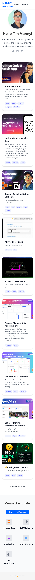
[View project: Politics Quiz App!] (17, 86)
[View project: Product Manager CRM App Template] (17, 324)
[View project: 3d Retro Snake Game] (17, 276)
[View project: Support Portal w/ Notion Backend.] (17, 192)
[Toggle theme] (32, 5)
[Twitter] (13, 51)
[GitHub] (22, 51)
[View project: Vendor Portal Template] (17, 373)
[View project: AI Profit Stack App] (17, 236)
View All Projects (16, 486)
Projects (16, 5)
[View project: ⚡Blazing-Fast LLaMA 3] (17, 461)
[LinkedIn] (17, 51)
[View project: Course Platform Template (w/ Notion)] (17, 419)
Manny (23, 576)
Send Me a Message (17, 512)
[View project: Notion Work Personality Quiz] (17, 140)
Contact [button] (25, 5)
